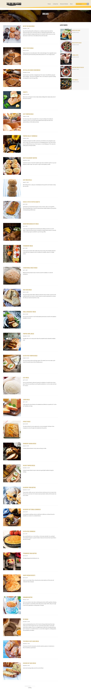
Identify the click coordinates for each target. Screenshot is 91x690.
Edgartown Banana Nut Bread (31, 224)
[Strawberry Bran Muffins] (12, 561)
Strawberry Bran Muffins (30, 553)
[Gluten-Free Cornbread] (12, 539)
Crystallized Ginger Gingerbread (31, 70)
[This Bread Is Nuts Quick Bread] (12, 649)
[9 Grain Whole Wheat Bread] (12, 275)
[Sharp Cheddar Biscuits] (12, 583)
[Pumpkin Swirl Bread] (12, 341)
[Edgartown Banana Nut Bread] (12, 231)
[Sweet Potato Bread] (12, 56)
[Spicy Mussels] (74, 84)
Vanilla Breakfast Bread (29, 312)
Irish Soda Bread (27, 290)
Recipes (49, 3)
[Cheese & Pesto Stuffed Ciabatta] (12, 209)
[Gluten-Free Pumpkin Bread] (12, 363)
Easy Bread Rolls (27, 180)
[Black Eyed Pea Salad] (74, 47)
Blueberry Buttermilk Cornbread (32, 509)
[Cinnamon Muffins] (12, 605)
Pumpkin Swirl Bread (28, 334)
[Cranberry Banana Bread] (12, 451)
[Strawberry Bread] (12, 253)
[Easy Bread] (12, 385)
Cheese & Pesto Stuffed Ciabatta (31, 202)
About (71, 3)
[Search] (88, 4)
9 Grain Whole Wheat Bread (30, 268)
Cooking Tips (55, 3)
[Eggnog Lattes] (74, 59)
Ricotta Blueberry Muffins (30, 158)
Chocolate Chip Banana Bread (30, 685)
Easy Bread (26, 378)
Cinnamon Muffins (27, 597)
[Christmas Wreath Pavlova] (74, 71)
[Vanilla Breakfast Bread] (12, 319)
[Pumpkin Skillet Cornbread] (12, 143)
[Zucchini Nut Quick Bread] (12, 671)
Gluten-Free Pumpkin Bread (30, 356)
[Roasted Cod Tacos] (74, 34)
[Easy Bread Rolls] (12, 187)
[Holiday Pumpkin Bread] (12, 473)
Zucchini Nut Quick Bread (29, 663)
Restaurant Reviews (64, 3)
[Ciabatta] (12, 99)
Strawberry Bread (28, 246)
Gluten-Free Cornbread (29, 531)
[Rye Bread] (12, 627)
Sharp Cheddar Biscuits (29, 575)
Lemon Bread (26, 400)
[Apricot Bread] (12, 429)
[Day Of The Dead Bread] (12, 34)
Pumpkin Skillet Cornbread (30, 136)
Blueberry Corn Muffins (29, 488)
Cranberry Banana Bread (29, 444)
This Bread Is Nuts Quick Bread (31, 641)
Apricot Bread (26, 422)
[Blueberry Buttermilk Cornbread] (12, 517)
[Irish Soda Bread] (12, 297)
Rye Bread (25, 619)
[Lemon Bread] (12, 407)
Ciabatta (25, 92)
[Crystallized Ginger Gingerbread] (12, 78)
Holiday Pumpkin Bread (29, 466)
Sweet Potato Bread (28, 48)
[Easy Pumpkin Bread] (12, 121)
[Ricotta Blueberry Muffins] (12, 165)
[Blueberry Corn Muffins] (12, 495)
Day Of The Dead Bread (28, 26)
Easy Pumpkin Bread (28, 114)
